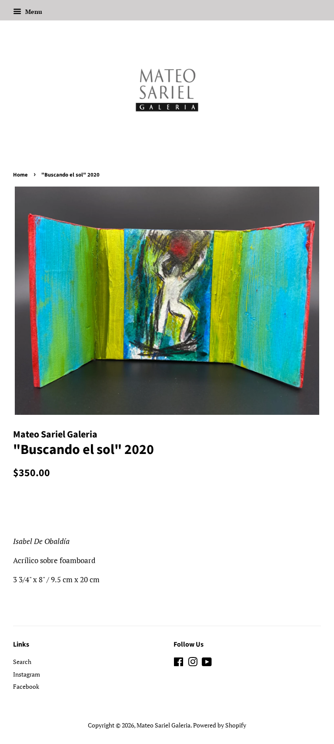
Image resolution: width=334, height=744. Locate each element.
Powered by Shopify (219, 725)
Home (20, 175)
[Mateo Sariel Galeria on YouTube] (207, 663)
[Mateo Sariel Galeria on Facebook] (179, 663)
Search (22, 661)
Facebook (26, 686)
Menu (32, 11)
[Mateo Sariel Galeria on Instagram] (192, 663)
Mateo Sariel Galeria (163, 725)
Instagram (26, 674)
